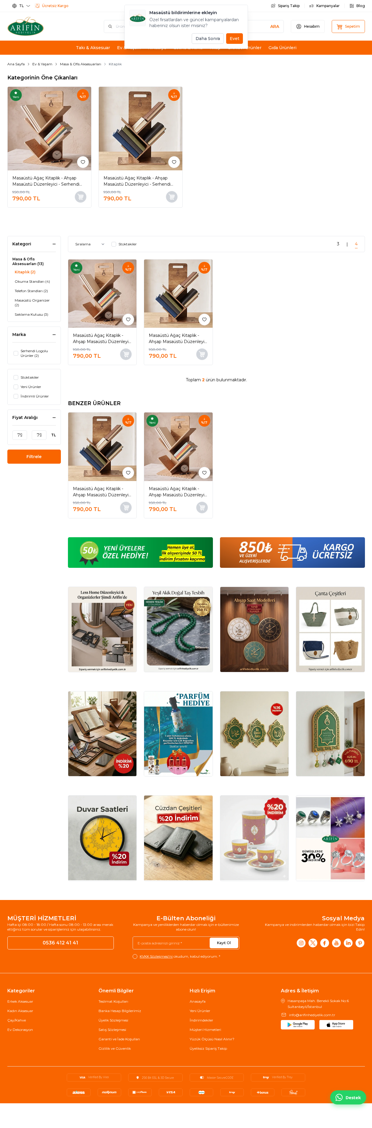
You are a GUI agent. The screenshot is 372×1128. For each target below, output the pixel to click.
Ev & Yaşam (42, 64)
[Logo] (42, 26)
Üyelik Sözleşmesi (113, 1020)
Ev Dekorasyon (20, 1029)
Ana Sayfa (16, 64)
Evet (234, 38)
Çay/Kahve (16, 1020)
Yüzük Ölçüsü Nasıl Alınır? (212, 1039)
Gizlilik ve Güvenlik (115, 1048)
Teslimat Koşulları (113, 1001)
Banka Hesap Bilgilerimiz (120, 1011)
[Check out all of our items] (102, 629)
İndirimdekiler (201, 1020)
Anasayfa (198, 1001)
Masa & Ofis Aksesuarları (80, 64)
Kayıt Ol (224, 943)
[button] (179, 213)
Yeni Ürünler (200, 1011)
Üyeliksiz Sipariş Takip (208, 1048)
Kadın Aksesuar (20, 1011)
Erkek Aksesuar (20, 1001)
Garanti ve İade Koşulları (119, 1039)
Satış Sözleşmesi (112, 1029)
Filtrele (33, 456)
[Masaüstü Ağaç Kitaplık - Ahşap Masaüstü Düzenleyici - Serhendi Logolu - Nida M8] (140, 128)
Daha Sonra (208, 38)
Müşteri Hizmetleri (205, 1029)
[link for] (140, 552)
